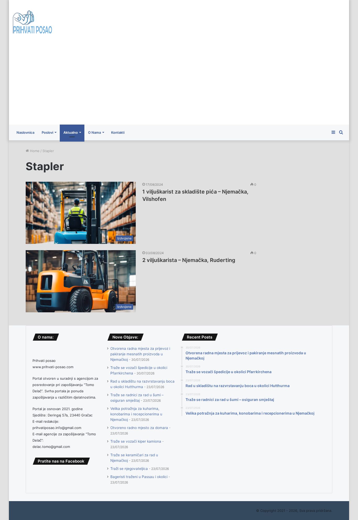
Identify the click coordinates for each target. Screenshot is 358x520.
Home (34, 151)
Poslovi (47, 132)
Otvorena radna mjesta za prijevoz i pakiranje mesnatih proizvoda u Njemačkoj (140, 354)
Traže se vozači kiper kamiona (135, 441)
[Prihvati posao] (32, 22)
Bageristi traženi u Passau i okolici (138, 477)
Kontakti (117, 132)
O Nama (94, 132)
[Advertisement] (179, 85)
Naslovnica (25, 132)
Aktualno (70, 132)
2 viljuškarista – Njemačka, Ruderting (188, 260)
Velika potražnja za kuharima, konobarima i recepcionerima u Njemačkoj (136, 414)
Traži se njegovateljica (129, 469)
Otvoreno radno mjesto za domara (139, 428)
